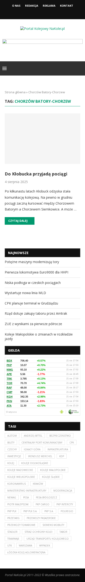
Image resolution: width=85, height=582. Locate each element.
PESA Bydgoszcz (46, 497)
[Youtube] (49, 12)
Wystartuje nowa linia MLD (25, 293)
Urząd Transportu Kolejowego (47, 538)
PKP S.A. (49, 511)
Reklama (49, 5)
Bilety (10, 442)
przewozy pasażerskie (41, 518)
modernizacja (62, 490)
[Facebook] (36, 12)
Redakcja (31, 5)
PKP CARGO (42, 504)
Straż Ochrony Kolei (38, 531)
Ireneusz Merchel (40, 456)
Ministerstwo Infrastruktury (26, 490)
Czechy (12, 449)
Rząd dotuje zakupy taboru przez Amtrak (36, 313)
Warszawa (25, 545)
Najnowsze (18, 253)
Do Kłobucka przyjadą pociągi (36, 174)
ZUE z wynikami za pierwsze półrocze (33, 324)
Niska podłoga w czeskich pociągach (33, 282)
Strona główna (15, 92)
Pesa (26, 497)
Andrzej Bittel (33, 435)
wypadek (44, 545)
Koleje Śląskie (51, 477)
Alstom (12, 435)
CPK (71, 442)
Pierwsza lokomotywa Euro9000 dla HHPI (36, 272)
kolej (10, 463)
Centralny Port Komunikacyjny (41, 442)
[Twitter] (42, 12)
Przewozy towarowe (21, 525)
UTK (9, 545)
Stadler (12, 531)
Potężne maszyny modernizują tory (32, 262)
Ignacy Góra (32, 449)
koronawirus (16, 483)
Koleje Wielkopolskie (21, 477)
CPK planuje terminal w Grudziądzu (31, 303)
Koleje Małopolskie (53, 470)
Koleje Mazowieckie (20, 470)
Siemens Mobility (53, 525)
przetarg (13, 518)
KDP (61, 456)
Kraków (38, 483)
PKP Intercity (64, 504)
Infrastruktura (57, 449)
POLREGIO (67, 511)
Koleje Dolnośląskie (34, 463)
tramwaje (13, 538)
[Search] (80, 68)
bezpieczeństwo (60, 435)
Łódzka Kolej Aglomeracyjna (26, 552)
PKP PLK (11, 511)
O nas (16, 5)
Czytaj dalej (18, 221)
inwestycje (14, 456)
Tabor (63, 531)
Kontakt (66, 5)
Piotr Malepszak (18, 504)
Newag (11, 497)
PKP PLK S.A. (30, 511)
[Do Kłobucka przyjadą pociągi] (42, 138)
